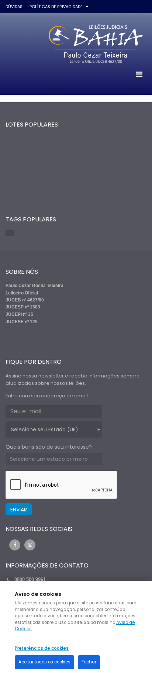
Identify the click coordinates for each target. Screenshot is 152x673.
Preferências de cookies (42, 648)
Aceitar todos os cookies (44, 662)
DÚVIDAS (14, 7)
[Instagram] (29, 545)
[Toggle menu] (139, 74)
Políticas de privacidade (56, 7)
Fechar (89, 662)
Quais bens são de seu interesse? (49, 447)
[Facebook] (14, 545)
